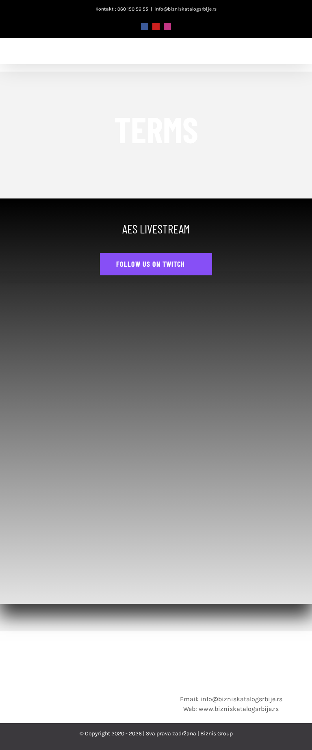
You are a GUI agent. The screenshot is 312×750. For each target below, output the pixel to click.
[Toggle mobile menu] (295, 57)
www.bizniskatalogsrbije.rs (239, 709)
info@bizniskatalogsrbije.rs (185, 9)
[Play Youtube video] (156, 547)
